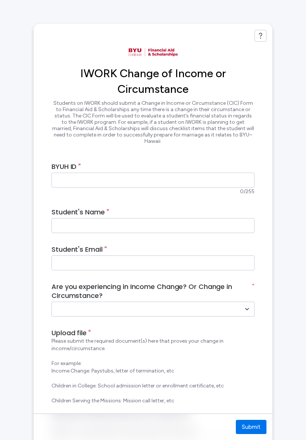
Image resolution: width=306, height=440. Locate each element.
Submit (251, 426)
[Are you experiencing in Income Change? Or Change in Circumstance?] (247, 309)
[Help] (260, 36)
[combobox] (145, 309)
